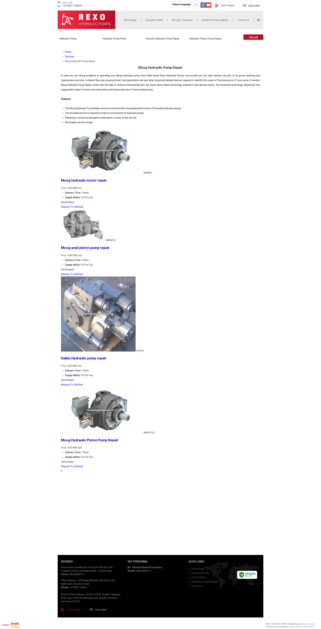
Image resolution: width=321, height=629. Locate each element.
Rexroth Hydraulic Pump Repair (163, 38)
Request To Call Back (72, 206)
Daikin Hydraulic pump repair (83, 358)
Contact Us (243, 20)
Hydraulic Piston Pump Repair (205, 38)
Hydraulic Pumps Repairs (215, 20)
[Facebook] (203, 7)
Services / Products (182, 20)
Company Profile (154, 20)
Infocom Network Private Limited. (301, 626)
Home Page (130, 20)
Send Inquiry (67, 202)
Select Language (181, 4)
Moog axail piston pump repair (85, 248)
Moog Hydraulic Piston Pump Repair (89, 440)
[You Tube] (208, 7)
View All (253, 37)
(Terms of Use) (308, 624)
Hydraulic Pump (67, 38)
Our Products (198, 577)
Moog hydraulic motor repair (84, 180)
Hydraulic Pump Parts (114, 38)
